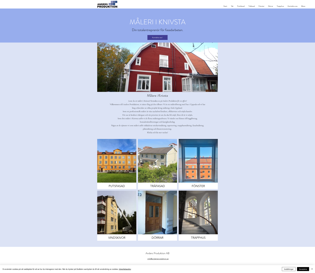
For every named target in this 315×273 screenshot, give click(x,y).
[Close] (312, 269)
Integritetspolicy (125, 269)
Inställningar (288, 269)
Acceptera (303, 269)
